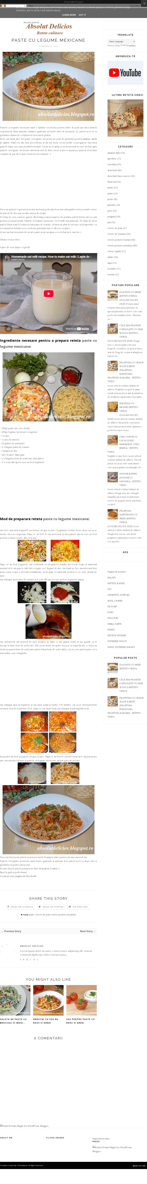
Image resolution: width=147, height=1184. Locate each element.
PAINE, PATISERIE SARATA (121, 647)
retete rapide (114, 251)
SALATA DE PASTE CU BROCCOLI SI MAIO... (13, 1021)
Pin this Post (80, 907)
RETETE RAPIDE (116, 583)
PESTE (111, 629)
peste (110, 199)
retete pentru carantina (63, 914)
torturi (111, 274)
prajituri (112, 216)
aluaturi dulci (114, 153)
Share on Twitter (53, 907)
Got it (82, 15)
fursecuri (112, 181)
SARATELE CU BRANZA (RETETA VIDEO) (128, 407)
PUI (109, 589)
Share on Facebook (22, 907)
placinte (112, 205)
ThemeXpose (22, 1165)
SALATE (112, 577)
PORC (111, 612)
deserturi (112, 170)
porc (110, 210)
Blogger (79, 1)
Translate (131, 45)
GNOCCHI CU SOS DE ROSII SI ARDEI (45, 1021)
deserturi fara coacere (119, 176)
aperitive (112, 158)
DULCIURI (113, 618)
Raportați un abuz (101, 1138)
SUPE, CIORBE (115, 600)
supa (110, 263)
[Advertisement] (48, 184)
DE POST (112, 606)
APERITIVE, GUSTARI (118, 595)
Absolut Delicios (31, 22)
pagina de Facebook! (26, 876)
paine (110, 187)
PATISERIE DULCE (117, 641)
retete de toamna (117, 234)
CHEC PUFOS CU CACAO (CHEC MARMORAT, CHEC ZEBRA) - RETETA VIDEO (123, 444)
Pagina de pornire (117, 571)
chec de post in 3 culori (45, 868)
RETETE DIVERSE (117, 635)
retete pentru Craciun (119, 239)
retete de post (42, 914)
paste (31, 914)
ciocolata (112, 164)
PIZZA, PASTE (115, 624)
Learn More (69, 15)
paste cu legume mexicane (66, 518)
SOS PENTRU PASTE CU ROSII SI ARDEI (80, 1021)
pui (109, 222)
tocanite (112, 268)
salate (111, 257)
